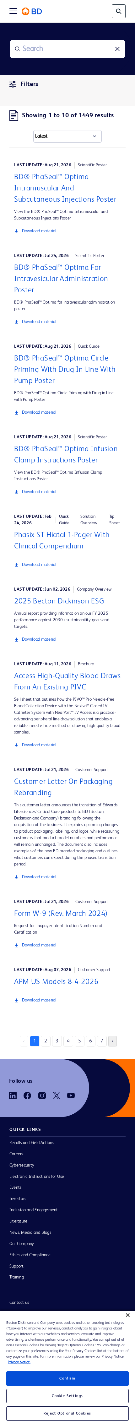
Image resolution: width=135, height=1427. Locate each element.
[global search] (119, 11)
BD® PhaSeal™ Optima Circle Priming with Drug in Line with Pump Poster (65, 370)
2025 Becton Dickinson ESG (59, 601)
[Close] (128, 1315)
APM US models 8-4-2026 (56, 982)
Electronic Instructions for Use (36, 1176)
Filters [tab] (29, 84)
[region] (67, 1369)
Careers (16, 1154)
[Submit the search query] (17, 49)
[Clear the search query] (117, 49)
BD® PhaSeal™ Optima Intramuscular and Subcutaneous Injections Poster (65, 189)
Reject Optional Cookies (67, 1413)
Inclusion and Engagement (33, 1210)
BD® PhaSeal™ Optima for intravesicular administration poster (61, 279)
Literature (18, 1221)
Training (16, 1277)
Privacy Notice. (19, 1362)
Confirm (67, 1378)
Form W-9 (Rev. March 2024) (61, 914)
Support (16, 1266)
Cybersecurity (21, 1165)
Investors (17, 1199)
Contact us (19, 1302)
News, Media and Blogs (30, 1232)
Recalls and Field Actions (31, 1143)
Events (15, 1187)
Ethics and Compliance (30, 1255)
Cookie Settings (67, 1396)
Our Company (21, 1244)
